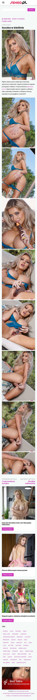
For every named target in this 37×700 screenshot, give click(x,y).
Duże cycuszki (18, 19)
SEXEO (15, 691)
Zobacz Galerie (7, 529)
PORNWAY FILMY (18, 696)
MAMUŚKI (18, 693)
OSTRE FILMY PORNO (9, 693)
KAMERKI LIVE (27, 696)
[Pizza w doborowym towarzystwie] (18, 550)
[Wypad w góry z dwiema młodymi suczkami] (18, 596)
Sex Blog (20, 691)
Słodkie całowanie (30, 482)
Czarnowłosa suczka (8, 482)
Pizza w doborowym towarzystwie (14, 570)
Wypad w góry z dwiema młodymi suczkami (18, 616)
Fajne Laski (7, 21)
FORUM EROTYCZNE (28, 693)
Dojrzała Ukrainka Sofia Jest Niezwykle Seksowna (16, 524)
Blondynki (6, 19)
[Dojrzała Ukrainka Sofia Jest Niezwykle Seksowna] (18, 503)
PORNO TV (9, 696)
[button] (3, 2)
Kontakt (26, 691)
